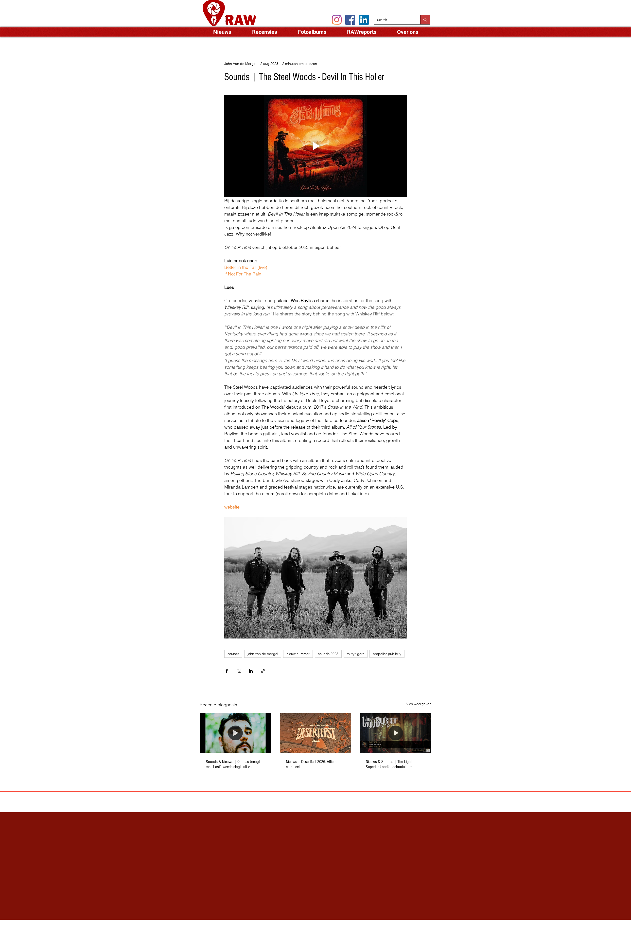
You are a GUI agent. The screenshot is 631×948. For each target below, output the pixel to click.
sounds (233, 654)
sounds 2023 (328, 654)
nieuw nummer (298, 654)
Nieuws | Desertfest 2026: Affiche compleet (311, 764)
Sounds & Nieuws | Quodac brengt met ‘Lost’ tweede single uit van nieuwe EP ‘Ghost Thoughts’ (233, 764)
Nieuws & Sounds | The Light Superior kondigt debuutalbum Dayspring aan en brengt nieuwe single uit (395, 764)
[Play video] (315, 146)
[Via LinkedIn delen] (250, 671)
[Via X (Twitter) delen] (238, 671)
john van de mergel (262, 654)
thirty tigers (355, 654)
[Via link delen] (263, 671)
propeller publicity (387, 654)
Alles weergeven (418, 704)
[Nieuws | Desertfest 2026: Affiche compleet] (315, 733)
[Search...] (425, 19)
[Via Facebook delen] (226, 671)
